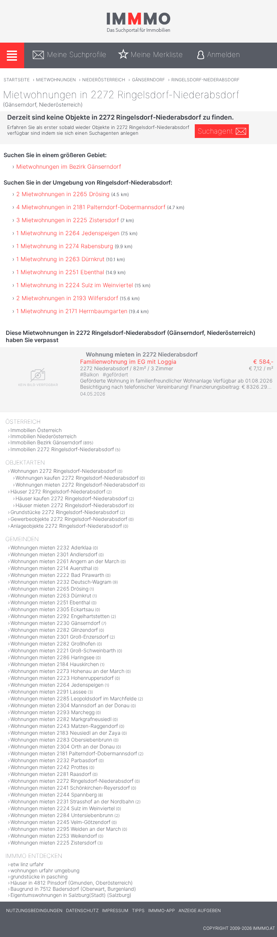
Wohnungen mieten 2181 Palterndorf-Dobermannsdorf (73, 753)
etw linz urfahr (27, 864)
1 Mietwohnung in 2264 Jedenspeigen (67, 233)
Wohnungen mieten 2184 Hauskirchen (54, 664)
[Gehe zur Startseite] (138, 31)
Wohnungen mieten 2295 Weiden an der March (65, 829)
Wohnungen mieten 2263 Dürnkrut (50, 595)
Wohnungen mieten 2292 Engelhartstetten (60, 616)
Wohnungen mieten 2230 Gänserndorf (55, 623)
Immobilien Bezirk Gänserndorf (46, 442)
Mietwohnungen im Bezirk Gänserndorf (68, 166)
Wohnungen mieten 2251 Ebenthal (50, 602)
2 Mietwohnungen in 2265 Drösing (63, 194)
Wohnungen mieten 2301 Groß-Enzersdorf (59, 637)
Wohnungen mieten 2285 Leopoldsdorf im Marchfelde (73, 698)
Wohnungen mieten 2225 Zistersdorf (53, 842)
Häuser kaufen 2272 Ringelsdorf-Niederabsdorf (72, 498)
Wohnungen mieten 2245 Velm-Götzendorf (60, 822)
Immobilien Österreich (36, 430)
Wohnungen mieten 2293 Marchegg (52, 712)
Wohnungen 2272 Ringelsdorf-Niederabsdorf (63, 471)
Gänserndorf (148, 79)
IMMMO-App (161, 910)
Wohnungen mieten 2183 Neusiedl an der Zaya (65, 733)
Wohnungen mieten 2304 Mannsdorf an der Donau (69, 705)
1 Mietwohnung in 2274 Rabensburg (64, 246)
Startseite (17, 79)
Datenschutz (82, 910)
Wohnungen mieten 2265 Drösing (49, 589)
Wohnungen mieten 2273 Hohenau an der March (67, 671)
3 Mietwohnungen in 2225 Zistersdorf (67, 220)
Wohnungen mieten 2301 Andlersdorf (53, 554)
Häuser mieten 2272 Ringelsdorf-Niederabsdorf (72, 505)
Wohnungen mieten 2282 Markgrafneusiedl (60, 719)
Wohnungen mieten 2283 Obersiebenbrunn (61, 740)
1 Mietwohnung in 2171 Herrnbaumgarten (71, 311)
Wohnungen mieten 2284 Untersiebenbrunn (61, 815)
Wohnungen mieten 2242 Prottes (49, 767)
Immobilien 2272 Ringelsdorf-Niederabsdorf (62, 449)
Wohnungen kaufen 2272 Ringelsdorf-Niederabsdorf (77, 478)
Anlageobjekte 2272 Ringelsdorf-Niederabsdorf (66, 526)
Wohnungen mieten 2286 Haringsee (52, 657)
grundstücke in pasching (38, 876)
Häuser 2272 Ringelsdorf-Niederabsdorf (57, 491)
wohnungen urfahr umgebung (44, 870)
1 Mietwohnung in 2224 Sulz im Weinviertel (74, 285)
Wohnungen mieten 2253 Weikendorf (53, 836)
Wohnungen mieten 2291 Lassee (48, 691)
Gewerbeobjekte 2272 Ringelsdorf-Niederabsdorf (68, 519)
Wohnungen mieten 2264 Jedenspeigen (57, 685)
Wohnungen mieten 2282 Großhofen (53, 643)
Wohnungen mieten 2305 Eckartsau (52, 609)
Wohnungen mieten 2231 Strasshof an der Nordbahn (72, 801)
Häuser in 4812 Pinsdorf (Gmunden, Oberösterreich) (71, 883)
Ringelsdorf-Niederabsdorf (205, 79)
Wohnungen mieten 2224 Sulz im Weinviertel (62, 808)
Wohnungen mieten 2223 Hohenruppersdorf (62, 678)
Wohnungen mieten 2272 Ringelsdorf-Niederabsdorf (77, 485)
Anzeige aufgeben (200, 910)
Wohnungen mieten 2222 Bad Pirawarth (57, 575)
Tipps (138, 910)
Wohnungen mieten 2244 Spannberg (53, 794)
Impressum (115, 910)
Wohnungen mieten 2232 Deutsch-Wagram (60, 582)
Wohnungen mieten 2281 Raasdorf (50, 774)
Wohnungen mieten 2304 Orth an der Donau (62, 746)
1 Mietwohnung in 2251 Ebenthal (60, 272)
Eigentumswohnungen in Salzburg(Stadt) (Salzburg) (70, 895)
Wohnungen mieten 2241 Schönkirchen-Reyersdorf (70, 788)
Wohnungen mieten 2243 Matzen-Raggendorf (64, 726)
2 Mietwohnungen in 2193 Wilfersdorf (67, 298)
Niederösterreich (103, 79)
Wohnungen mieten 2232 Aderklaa (51, 547)
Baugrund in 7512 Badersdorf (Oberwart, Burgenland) (73, 889)
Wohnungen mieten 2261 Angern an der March (64, 561)
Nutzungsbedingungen (34, 910)
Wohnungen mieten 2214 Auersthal (51, 568)
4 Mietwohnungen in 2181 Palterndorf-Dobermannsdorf (91, 207)
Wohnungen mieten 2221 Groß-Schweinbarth (63, 650)
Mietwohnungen (56, 79)
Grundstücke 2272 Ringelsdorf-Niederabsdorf (64, 512)
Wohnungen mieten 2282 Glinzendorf (54, 630)
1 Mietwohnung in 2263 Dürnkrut (60, 259)
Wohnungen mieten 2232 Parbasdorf (53, 760)
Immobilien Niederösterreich (43, 436)
